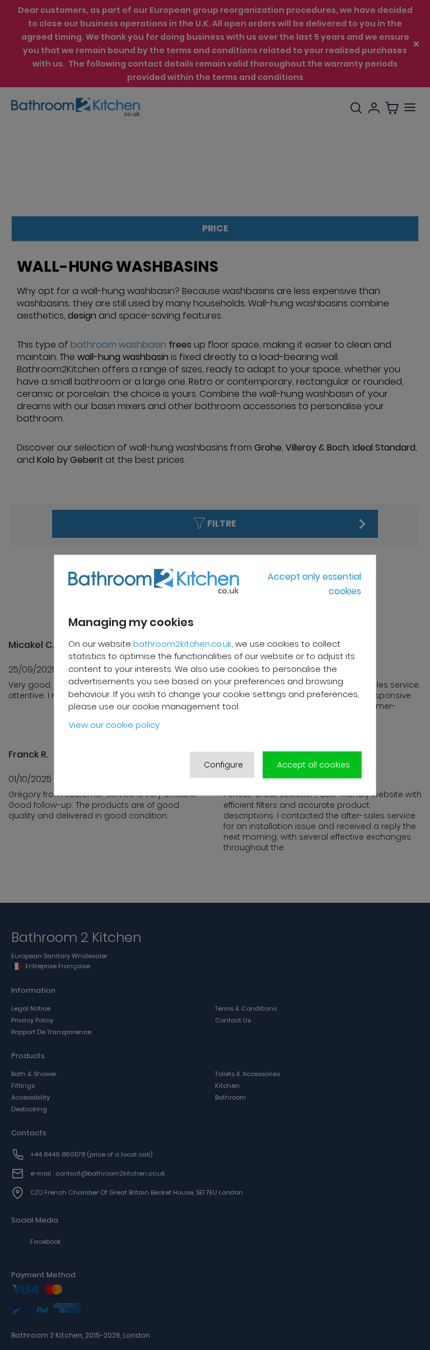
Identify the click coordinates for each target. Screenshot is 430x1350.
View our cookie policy (114, 725)
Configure (223, 764)
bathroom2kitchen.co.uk (182, 644)
